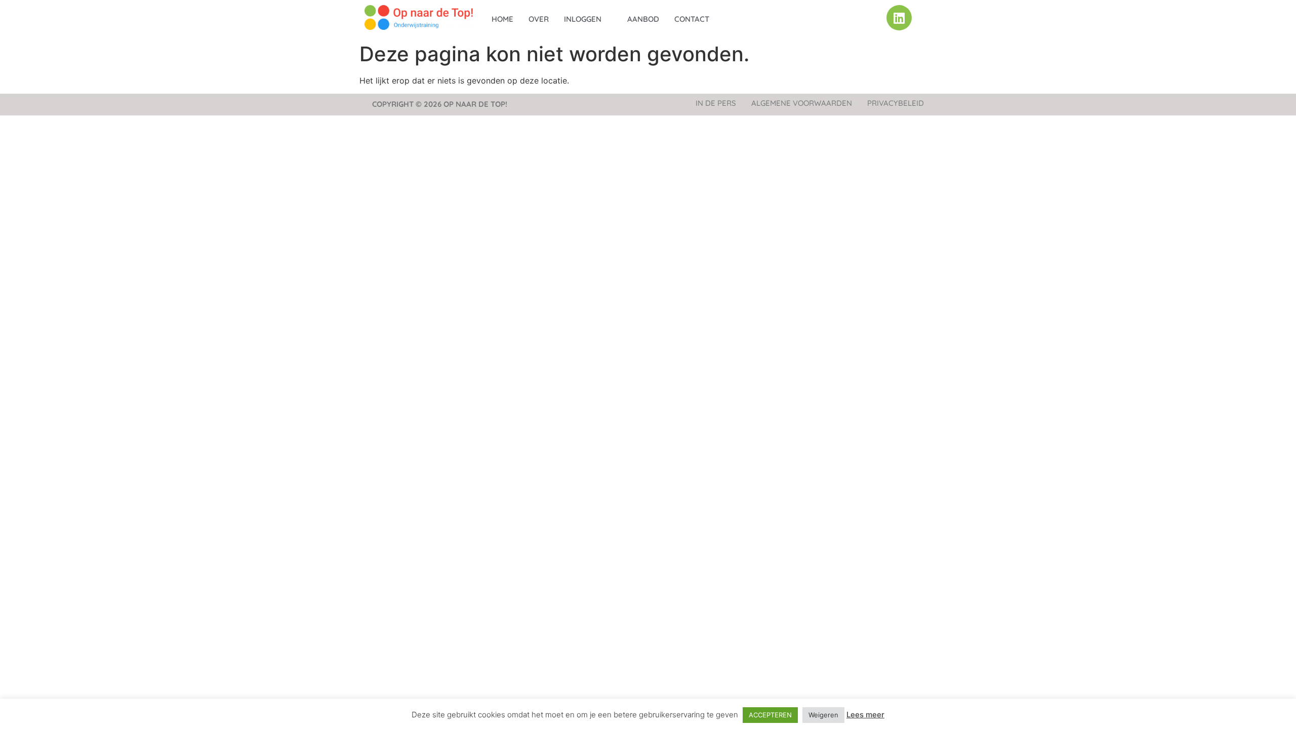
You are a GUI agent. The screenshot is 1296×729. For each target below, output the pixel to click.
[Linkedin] (899, 17)
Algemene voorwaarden (801, 103)
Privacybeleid (895, 103)
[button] (588, 19)
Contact (691, 19)
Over (539, 19)
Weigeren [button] (823, 715)
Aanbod (643, 19)
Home (502, 19)
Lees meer (865, 714)
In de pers (716, 103)
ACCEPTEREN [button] (770, 715)
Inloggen (582, 19)
